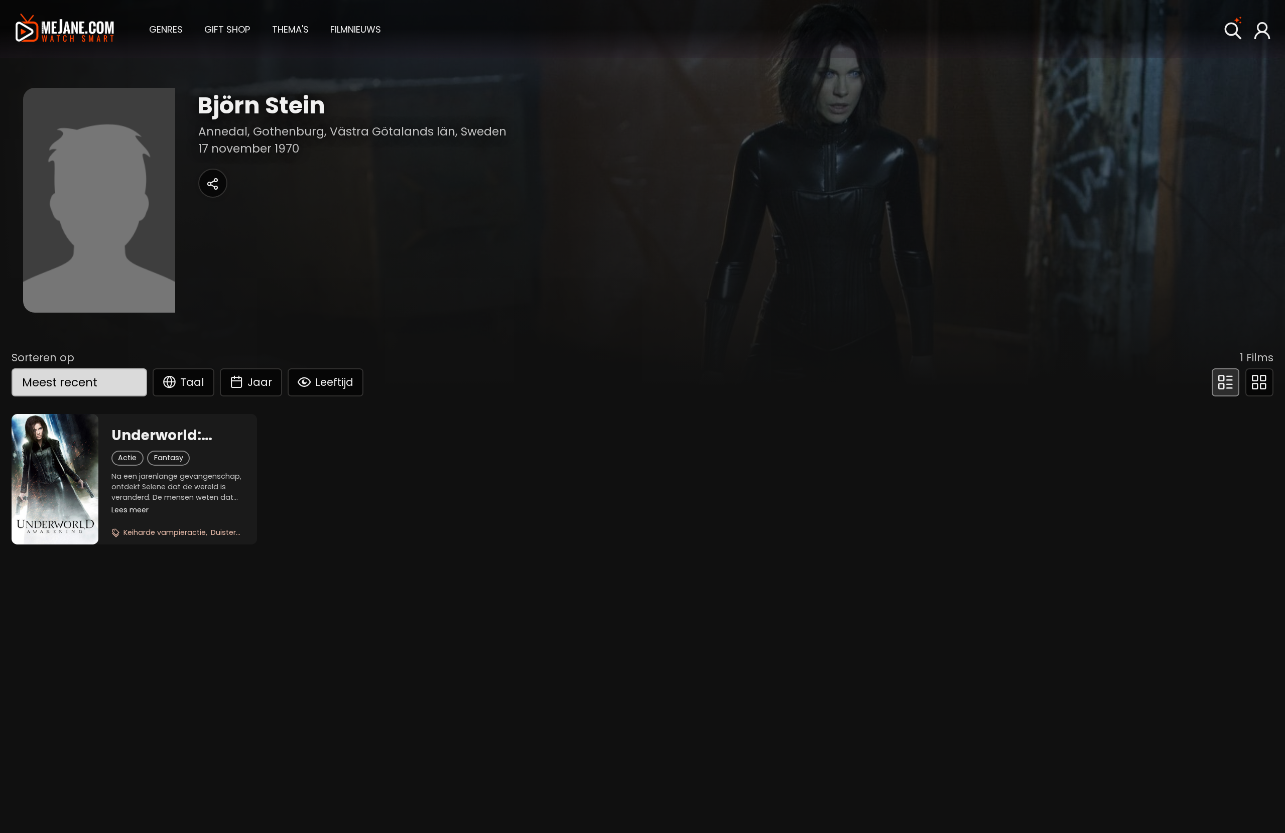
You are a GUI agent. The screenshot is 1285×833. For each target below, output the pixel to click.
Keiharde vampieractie (164, 532)
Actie (127, 458)
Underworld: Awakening (156, 436)
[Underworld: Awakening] (55, 479)
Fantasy (168, 458)
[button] (166, 28)
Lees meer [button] (130, 510)
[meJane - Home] (65, 29)
